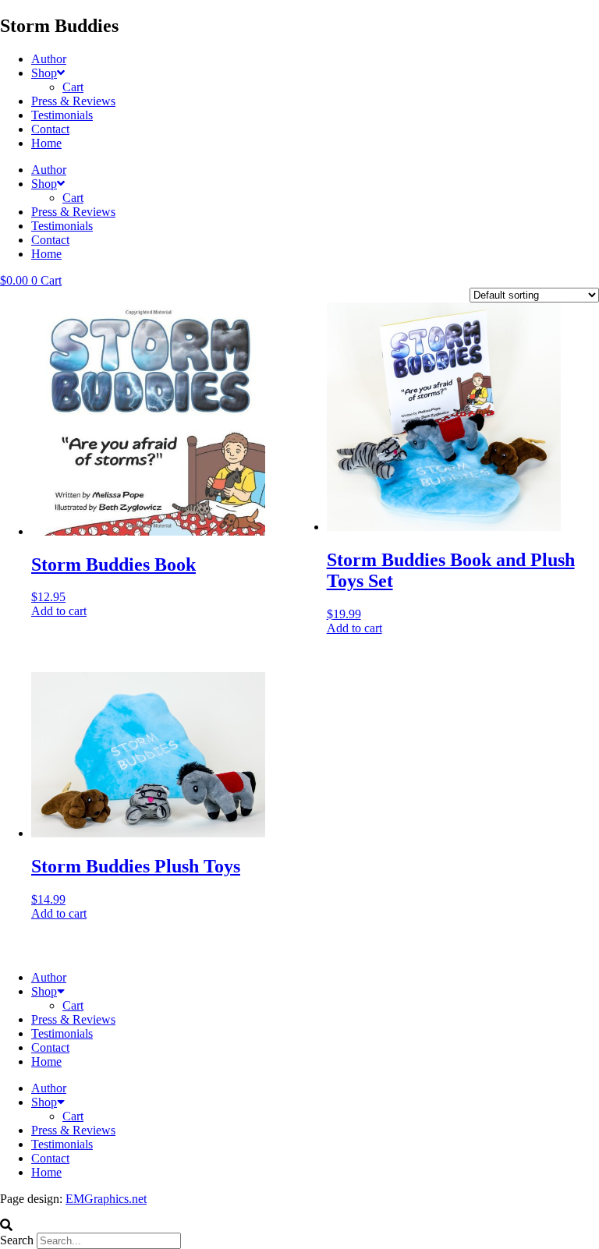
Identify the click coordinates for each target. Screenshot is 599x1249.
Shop (44, 73)
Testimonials (62, 115)
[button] (299, 1226)
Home (46, 143)
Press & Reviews (73, 101)
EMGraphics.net (106, 1198)
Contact (50, 129)
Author (48, 58)
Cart (72, 87)
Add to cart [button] (59, 610)
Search (17, 1240)
